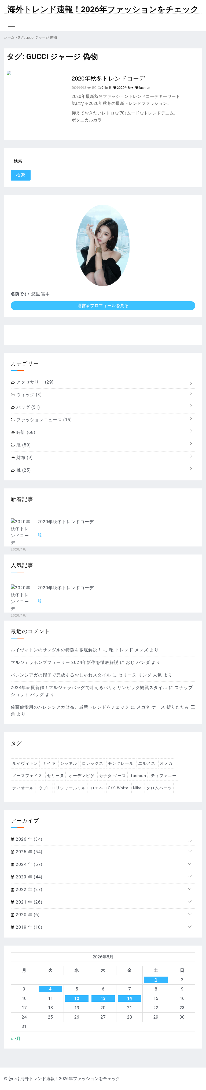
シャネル (68, 763)
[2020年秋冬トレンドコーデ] (9, 73)
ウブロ (44, 788)
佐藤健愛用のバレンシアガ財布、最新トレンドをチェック (70, 707)
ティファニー (163, 775)
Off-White (118, 788)
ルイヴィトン (25, 763)
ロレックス (92, 763)
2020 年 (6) (27, 914)
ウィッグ (28, 394)
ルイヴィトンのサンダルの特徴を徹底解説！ (56, 649)
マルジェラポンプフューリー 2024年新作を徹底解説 (65, 662)
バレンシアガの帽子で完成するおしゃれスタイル (61, 675)
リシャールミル (71, 788)
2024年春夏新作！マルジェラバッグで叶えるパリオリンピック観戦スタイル (89, 687)
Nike (137, 788)
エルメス (146, 763)
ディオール (23, 788)
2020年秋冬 (125, 88)
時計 (25, 432)
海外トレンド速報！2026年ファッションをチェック (103, 9)
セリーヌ (55, 775)
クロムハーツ (159, 788)
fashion (144, 88)
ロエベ (96, 788)
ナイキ (49, 763)
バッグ (27, 407)
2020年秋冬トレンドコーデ (108, 78)
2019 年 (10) (28, 927)
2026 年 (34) (28, 839)
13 (103, 998)
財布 (24, 457)
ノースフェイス (27, 775)
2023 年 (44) (28, 876)
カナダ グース (112, 775)
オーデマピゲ (81, 775)
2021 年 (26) (28, 902)
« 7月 (16, 1038)
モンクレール (121, 763)
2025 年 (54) (28, 851)
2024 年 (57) (28, 864)
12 (76, 998)
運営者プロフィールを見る (103, 305)
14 (129, 998)
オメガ (166, 763)
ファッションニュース (43, 419)
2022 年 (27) (28, 889)
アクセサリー (34, 382)
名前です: (20, 293)
